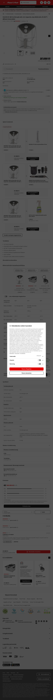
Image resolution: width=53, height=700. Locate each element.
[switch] (39, 360)
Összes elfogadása (26, 369)
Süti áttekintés (22, 353)
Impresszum (17, 353)
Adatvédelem (11, 353)
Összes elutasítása (26, 373)
